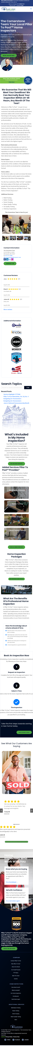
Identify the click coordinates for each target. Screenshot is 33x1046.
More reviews (8, 309)
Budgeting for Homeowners (12, 398)
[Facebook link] (5, 259)
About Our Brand (16, 966)
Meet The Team (15, 975)
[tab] (15, 824)
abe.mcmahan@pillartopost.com (12, 257)
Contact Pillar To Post (16, 960)
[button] (5, 238)
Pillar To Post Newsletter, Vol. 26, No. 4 (16, 396)
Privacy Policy (6, 1036)
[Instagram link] (12, 259)
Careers (16, 978)
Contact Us (10, 263)
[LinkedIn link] (7, 259)
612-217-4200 (8, 255)
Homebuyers (16, 996)
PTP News (15, 972)
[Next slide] (29, 225)
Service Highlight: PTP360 (12, 394)
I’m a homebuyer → (12, 882)
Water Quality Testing (16, 1016)
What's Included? (16, 990)
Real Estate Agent (16, 999)
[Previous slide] (3, 225)
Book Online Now (8, 55)
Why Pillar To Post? (15, 963)
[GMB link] (10, 259)
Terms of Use (16, 1036)
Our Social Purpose (15, 969)
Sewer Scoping (15, 1013)
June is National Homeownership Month (16, 403)
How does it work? (15, 987)
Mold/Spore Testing (15, 1007)
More (16, 1019)
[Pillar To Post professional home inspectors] (8, 9)
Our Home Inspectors (16, 993)
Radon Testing (15, 1010)
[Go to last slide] (1, 811)
